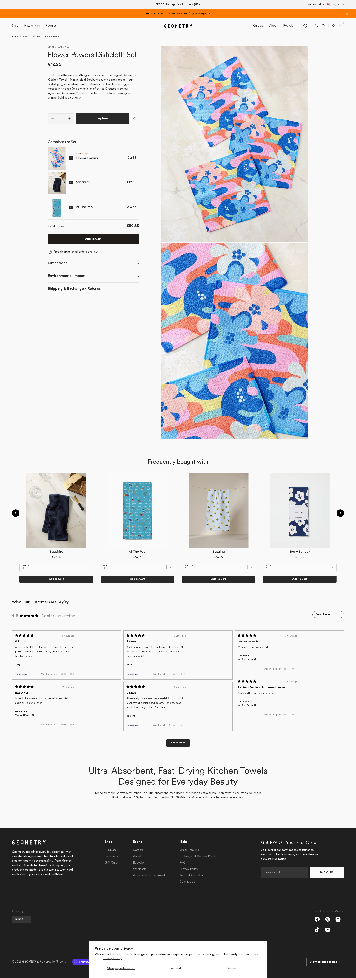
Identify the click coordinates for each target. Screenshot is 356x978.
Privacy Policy (189, 869)
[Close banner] (347, 14)
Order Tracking (189, 850)
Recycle (138, 862)
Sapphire (83, 182)
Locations (111, 856)
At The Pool (84, 207)
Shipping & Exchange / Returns (74, 289)
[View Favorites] (305, 26)
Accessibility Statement (149, 875)
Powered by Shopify (53, 961)
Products (111, 850)
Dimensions (57, 263)
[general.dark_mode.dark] (316, 26)
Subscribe (327, 872)
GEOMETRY (30, 961)
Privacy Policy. (112, 958)
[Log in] (333, 26)
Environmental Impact (67, 276)
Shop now (204, 13)
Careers (138, 850)
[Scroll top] (352, 974)
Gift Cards (112, 862)
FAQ (183, 862)
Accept (176, 968)
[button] (335, 5)
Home (15, 37)
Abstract (36, 37)
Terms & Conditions (193, 875)
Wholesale (140, 869)
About (137, 856)
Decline (231, 968)
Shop (25, 37)
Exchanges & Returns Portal (198, 856)
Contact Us (187, 881)
